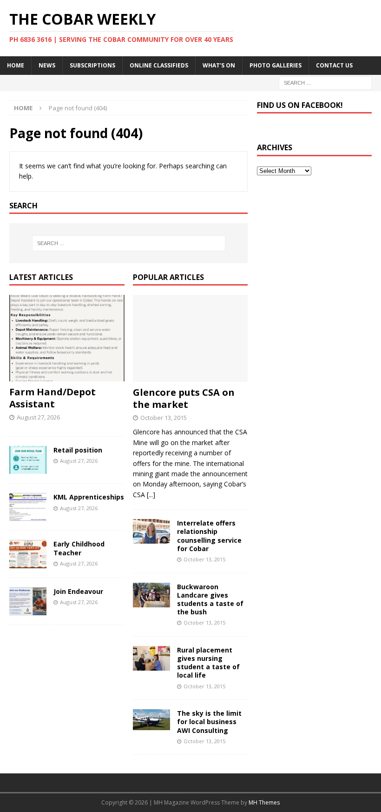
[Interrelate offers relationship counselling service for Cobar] (151, 531)
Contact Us (334, 65)
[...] (151, 494)
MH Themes (264, 802)
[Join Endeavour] (27, 601)
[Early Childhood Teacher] (27, 554)
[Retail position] (27, 460)
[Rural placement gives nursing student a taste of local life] (151, 658)
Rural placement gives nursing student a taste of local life (208, 663)
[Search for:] (325, 82)
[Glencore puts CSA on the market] (190, 338)
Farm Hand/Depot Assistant (52, 398)
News (47, 65)
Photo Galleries (276, 65)
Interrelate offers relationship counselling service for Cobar (209, 536)
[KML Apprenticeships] (27, 507)
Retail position (77, 450)
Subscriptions (92, 65)
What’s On (219, 65)
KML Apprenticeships (88, 497)
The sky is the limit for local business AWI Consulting (209, 721)
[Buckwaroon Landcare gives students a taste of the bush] (151, 595)
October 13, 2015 (163, 417)
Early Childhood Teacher (79, 548)
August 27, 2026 (38, 417)
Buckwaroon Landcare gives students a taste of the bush (210, 599)
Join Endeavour (78, 591)
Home (15, 65)
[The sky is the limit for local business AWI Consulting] (151, 719)
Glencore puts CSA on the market (184, 398)
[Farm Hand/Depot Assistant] (67, 338)
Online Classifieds (159, 65)
